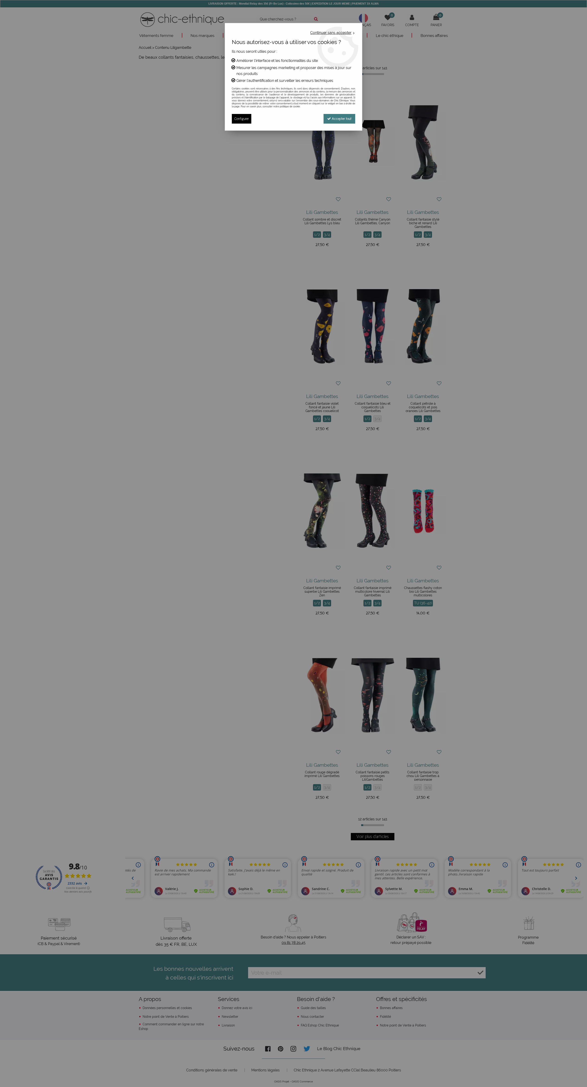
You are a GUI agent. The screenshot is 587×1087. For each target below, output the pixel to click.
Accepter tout (341, 119)
